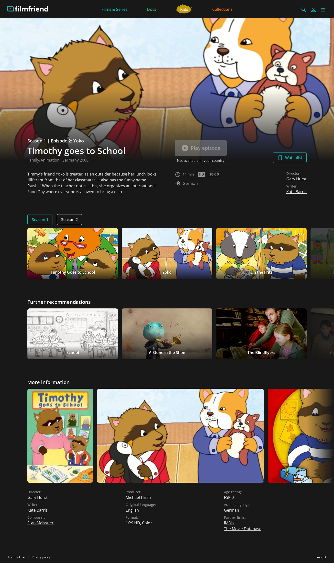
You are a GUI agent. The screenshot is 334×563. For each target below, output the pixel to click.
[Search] (304, 10)
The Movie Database (242, 528)
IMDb (229, 523)
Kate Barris (296, 191)
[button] (323, 10)
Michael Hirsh (138, 497)
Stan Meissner (40, 523)
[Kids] (184, 9)
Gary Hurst (296, 179)
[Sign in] (313, 10)
